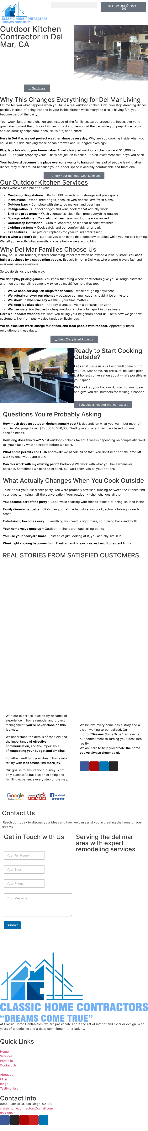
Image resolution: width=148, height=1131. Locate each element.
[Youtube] (34, 1120)
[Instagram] (113, 766)
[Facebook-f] (84, 766)
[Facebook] (5, 1120)
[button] (74, 5)
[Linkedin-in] (104, 766)
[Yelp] (94, 766)
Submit (12, 925)
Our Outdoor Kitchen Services (44, 182)
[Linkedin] (43, 1120)
